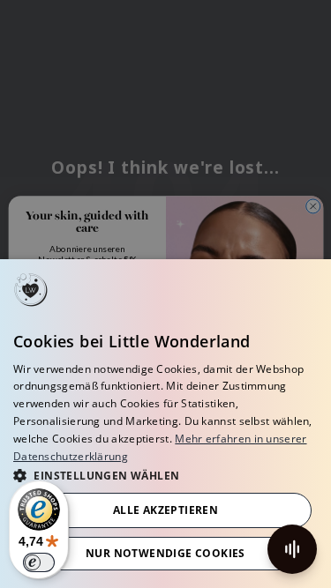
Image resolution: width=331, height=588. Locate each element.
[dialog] (165, 423)
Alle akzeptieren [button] (165, 509)
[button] (165, 475)
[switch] (39, 562)
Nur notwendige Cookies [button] (165, 553)
